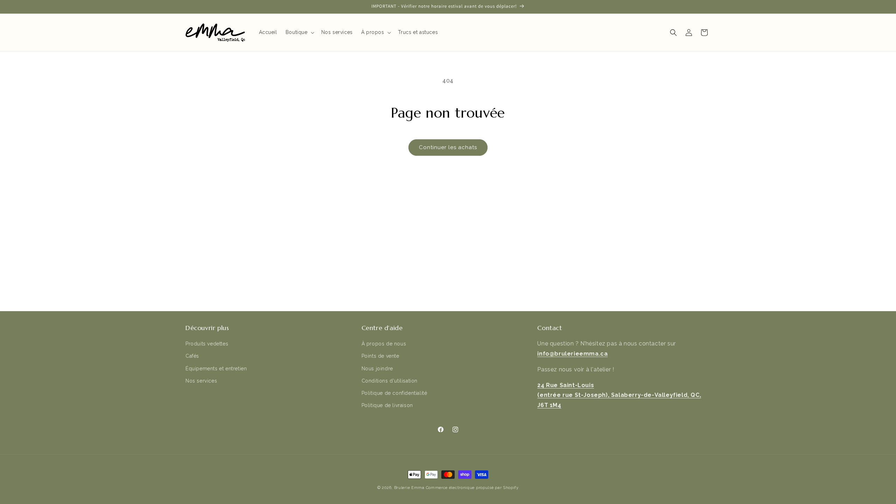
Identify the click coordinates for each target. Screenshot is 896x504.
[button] (299, 32)
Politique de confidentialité (394, 393)
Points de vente (380, 356)
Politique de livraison (387, 405)
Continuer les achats (448, 147)
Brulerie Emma (409, 487)
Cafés (192, 356)
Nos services (201, 381)
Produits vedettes (207, 343)
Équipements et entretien (216, 368)
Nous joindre (377, 368)
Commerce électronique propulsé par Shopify (472, 487)
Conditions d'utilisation (390, 381)
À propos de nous (384, 343)
